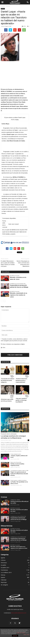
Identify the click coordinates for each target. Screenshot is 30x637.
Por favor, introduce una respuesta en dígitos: (13, 344)
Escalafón (3, 565)
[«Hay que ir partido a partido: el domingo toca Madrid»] (22, 389)
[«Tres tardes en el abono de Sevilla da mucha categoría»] (7, 370)
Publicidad (3, 580)
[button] (27, 2)
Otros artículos (6, 272)
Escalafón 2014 (5, 567)
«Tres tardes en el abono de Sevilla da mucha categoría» (7, 380)
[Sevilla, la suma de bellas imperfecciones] (5, 465)
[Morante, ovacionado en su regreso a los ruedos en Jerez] (5, 294)
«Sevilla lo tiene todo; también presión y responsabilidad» (21, 380)
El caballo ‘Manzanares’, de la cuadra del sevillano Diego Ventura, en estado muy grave (8, 263)
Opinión (3, 577)
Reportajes (3, 431)
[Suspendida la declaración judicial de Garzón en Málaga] (5, 286)
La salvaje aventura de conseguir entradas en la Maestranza (13, 437)
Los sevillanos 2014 (6, 572)
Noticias (2, 8)
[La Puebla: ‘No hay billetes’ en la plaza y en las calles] (5, 483)
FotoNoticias (4, 570)
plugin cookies (26, 634)
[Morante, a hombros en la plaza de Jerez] (5, 278)
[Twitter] (19, 623)
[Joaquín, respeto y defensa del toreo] (5, 456)
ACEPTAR (15, 635)
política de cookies (21, 632)
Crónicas (3, 560)
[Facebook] (10, 623)
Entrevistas (3, 373)
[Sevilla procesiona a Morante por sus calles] (5, 502)
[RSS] (15, 623)
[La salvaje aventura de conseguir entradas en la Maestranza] (15, 422)
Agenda (3, 558)
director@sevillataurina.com (18, 613)
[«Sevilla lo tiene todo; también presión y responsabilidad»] (22, 370)
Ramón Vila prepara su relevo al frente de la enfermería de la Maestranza (23, 263)
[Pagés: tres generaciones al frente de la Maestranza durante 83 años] (5, 473)
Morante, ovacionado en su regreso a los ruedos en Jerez (18, 295)
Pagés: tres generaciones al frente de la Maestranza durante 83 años (19, 473)
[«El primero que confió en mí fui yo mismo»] (7, 389)
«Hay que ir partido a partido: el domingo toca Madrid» (21, 400)
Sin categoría (4, 585)
